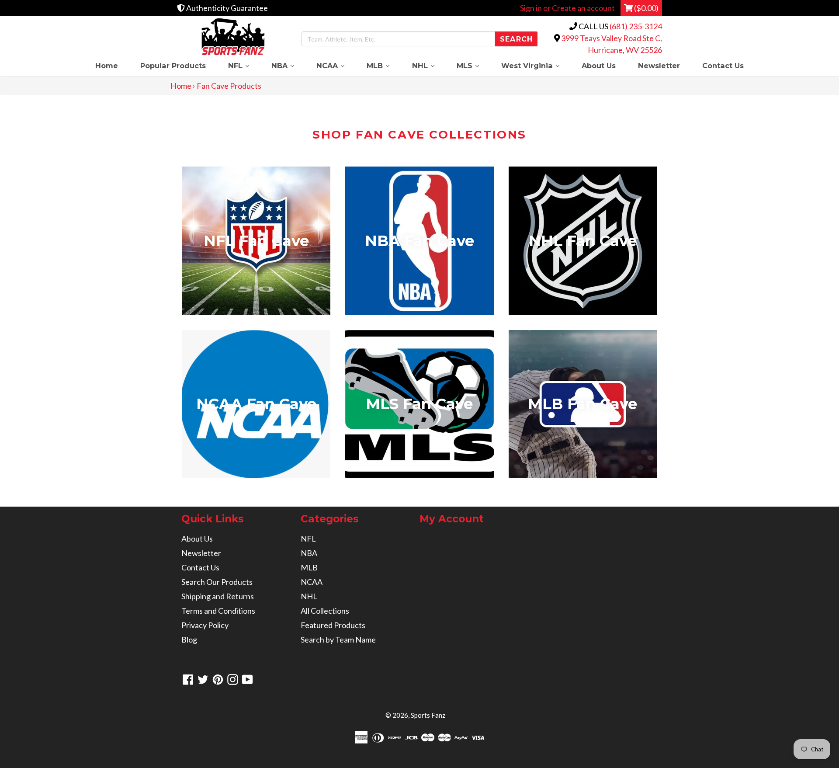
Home (106, 65)
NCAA (336, 65)
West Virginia (535, 65)
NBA (288, 65)
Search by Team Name (338, 639)
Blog (189, 639)
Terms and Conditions (218, 610)
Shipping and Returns (217, 596)
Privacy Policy (205, 625)
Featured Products (333, 625)
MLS (473, 65)
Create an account (583, 8)
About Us (599, 65)
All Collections (325, 610)
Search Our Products (217, 582)
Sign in (531, 8)
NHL (428, 65)
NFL (244, 65)
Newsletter (659, 65)
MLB (384, 65)
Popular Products (173, 65)
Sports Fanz (428, 715)
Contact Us (723, 65)
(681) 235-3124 (636, 26)
